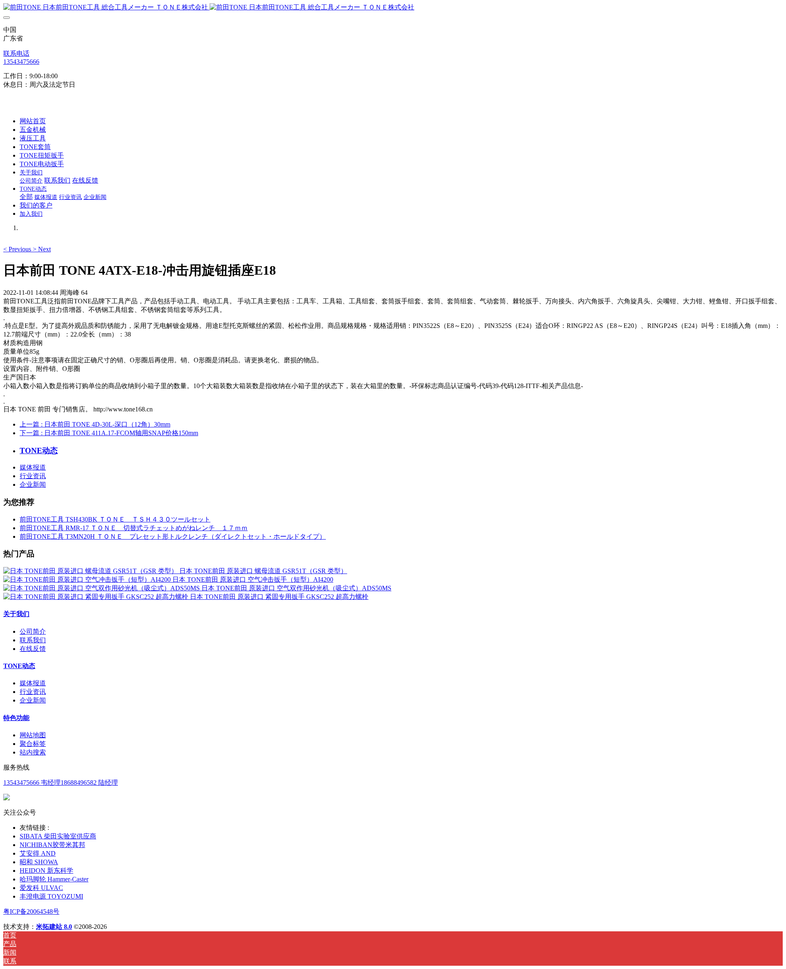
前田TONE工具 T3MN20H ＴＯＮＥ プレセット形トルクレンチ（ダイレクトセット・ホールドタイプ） (173, 536)
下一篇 (109, 432)
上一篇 (95, 424)
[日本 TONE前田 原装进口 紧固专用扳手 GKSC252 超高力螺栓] (96, 596)
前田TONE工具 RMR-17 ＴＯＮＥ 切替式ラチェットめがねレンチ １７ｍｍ (134, 527)
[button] (18, 249)
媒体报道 (33, 467)
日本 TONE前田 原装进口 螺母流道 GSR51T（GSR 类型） (263, 570)
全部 (26, 196)
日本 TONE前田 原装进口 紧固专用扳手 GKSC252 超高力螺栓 (279, 596)
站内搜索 (33, 752)
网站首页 (33, 120)
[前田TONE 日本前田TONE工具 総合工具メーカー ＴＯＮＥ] (393, 7)
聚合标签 (33, 743)
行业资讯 (33, 475)
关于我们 (16, 613)
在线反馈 (33, 648)
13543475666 (21, 61)
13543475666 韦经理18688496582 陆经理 (60, 782)
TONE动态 (19, 665)
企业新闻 (33, 484)
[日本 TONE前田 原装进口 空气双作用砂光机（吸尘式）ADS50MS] (102, 588)
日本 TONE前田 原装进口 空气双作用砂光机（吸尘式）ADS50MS (296, 588)
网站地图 (33, 735)
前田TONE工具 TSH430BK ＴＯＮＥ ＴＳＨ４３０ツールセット (115, 519)
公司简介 (33, 631)
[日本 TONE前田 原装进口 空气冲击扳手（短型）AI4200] (87, 579)
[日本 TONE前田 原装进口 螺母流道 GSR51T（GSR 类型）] (91, 570)
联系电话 (16, 53)
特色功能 (16, 717)
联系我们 (33, 640)
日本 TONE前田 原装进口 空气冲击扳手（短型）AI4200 (252, 579)
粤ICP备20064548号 (31, 911)
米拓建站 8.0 (54, 926)
